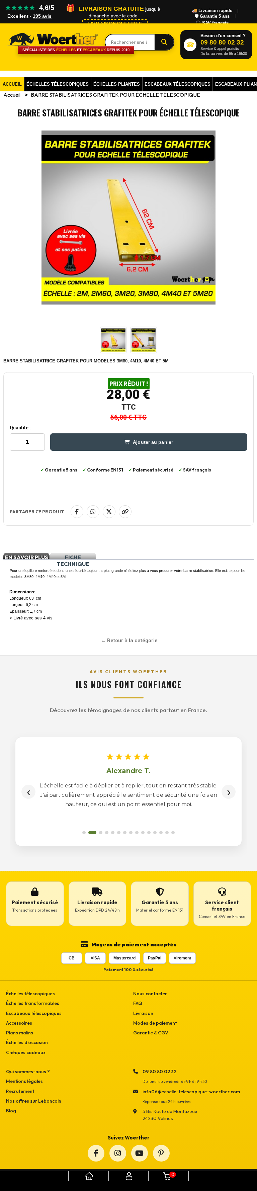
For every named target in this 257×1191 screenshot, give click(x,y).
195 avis (42, 16)
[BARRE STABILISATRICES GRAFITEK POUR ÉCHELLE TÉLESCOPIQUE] (113, 351)
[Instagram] (117, 1153)
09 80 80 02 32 (159, 1072)
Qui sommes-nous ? (28, 1072)
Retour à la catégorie (132, 640)
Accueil (12, 94)
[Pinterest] (161, 1153)
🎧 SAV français (212, 22)
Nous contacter (150, 994)
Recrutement (20, 1091)
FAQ (137, 1003)
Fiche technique (73, 556)
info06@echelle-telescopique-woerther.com (191, 1092)
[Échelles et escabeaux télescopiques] (52, 39)
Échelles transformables (32, 1003)
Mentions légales (24, 1081)
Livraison (143, 1013)
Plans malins (19, 1033)
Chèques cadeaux (26, 1052)
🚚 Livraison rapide (212, 10)
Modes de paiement (155, 1023)
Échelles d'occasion (27, 1042)
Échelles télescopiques (30, 994)
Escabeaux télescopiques (34, 1013)
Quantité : (20, 427)
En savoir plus (26, 556)
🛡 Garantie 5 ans (212, 16)
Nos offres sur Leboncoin (33, 1101)
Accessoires (19, 1023)
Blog (11, 1111)
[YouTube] (139, 1153)
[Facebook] (96, 1153)
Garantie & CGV (150, 1033)
